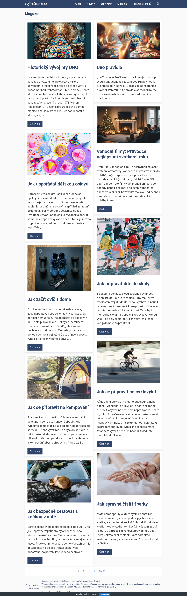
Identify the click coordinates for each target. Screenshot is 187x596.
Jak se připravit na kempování (58, 407)
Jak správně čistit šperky (122, 504)
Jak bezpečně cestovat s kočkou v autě (52, 514)
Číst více (35, 123)
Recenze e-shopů (141, 3)
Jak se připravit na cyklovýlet (126, 391)
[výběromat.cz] (36, 4)
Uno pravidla (109, 67)
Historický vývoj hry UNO (52, 67)
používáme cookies (90, 594)
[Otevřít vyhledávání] (158, 4)
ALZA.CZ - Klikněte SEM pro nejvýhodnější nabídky (95, 587)
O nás (78, 3)
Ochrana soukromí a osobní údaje (55, 581)
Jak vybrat (106, 3)
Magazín (122, 3)
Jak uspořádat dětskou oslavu (57, 184)
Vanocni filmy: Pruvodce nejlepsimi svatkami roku (122, 154)
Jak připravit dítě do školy (123, 283)
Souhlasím (105, 594)
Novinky (91, 3)
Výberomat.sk (64, 592)
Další (104, 571)
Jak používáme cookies (82, 581)
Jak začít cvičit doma (49, 299)
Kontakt (97, 581)
